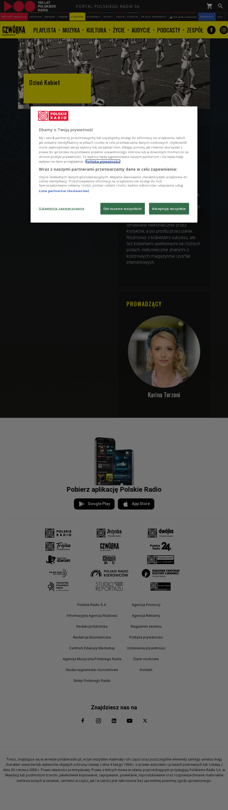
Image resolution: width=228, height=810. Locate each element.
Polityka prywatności (102, 161)
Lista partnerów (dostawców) (64, 190)
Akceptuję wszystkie (169, 209)
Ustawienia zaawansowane (61, 208)
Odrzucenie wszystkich (122, 209)
